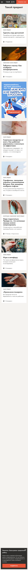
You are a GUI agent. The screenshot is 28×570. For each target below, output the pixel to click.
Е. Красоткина (15, 234)
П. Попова (7, 234)
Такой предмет (7, 30)
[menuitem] (2, 2)
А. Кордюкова (8, 42)
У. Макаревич (8, 76)
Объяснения (6, 62)
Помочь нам (22, 2)
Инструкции (6, 216)
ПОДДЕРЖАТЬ (14, 565)
